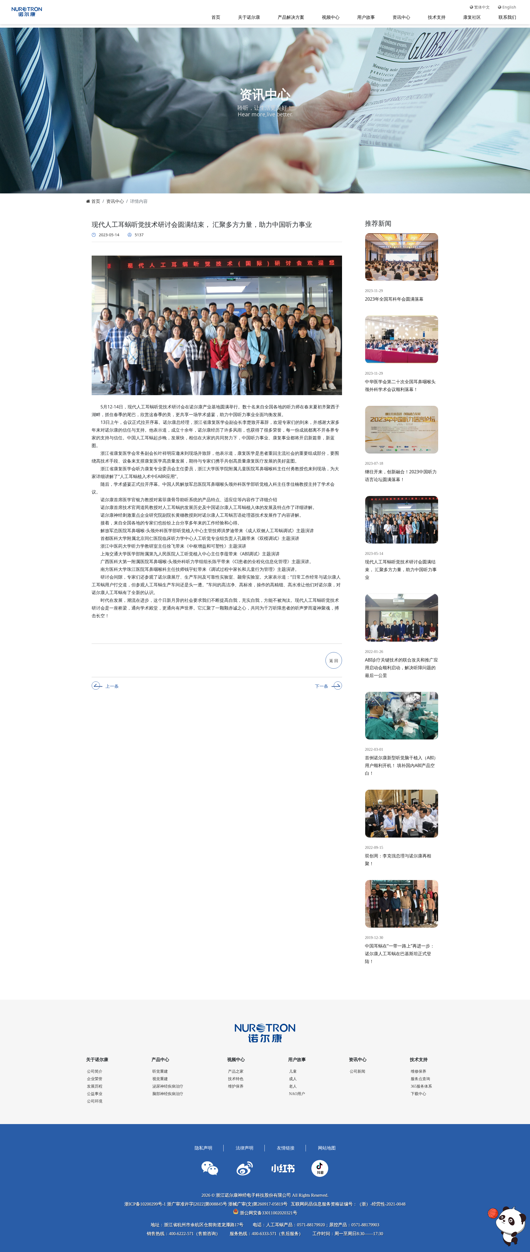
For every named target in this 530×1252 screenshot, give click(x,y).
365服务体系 (421, 1086)
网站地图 (327, 1148)
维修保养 (418, 1071)
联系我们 (507, 17)
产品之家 (235, 1071)
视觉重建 (160, 1079)
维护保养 (235, 1086)
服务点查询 (420, 1079)
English (508, 7)
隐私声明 (203, 1148)
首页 (215, 17)
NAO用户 (297, 1094)
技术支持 (437, 17)
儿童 (293, 1071)
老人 (293, 1086)
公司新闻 (357, 1071)
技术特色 (235, 1079)
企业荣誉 (94, 1079)
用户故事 (366, 17)
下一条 (321, 686)
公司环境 (94, 1101)
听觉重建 (160, 1071)
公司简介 (94, 1071)
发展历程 (94, 1086)
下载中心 (418, 1094)
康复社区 (472, 17)
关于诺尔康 (249, 17)
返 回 (333, 660)
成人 (293, 1079)
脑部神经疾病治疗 (167, 1094)
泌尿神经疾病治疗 (167, 1086)
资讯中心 (401, 17)
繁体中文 (481, 7)
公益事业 (94, 1094)
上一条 (112, 686)
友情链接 (286, 1148)
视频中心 (331, 17)
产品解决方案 (291, 17)
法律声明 (244, 1148)
